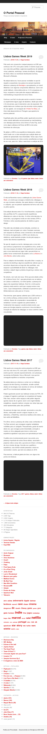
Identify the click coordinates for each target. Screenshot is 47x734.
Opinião (6, 687)
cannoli (14, 604)
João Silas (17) (9, 712)
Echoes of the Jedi (10, 644)
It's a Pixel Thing (9, 569)
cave (20, 603)
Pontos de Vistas (9, 590)
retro (28, 622)
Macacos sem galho (10, 576)
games (25, 178)
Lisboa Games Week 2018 (18, 189)
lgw (29, 178)
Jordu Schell (8, 572)
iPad (24, 613)
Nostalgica (22, 85)
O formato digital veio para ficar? (15, 654)
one (11, 622)
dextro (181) (7, 698)
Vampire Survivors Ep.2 (12, 658)
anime (10, 600)
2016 (5, 601)
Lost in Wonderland (10, 574)
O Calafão (7, 680)
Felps (5, 565)
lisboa (33, 178)
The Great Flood (9, 649)
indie (18, 612)
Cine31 (6, 560)
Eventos (14, 178)
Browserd (7, 555)
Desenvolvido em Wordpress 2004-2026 (31, 730)
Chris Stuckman (9, 558)
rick (32, 622)
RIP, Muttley (8, 642)
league (5, 618)
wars (33, 625)
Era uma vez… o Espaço (12, 676)
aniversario (18, 600)
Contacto (33, 42)
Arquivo (24, 42)
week (36, 178)
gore (39, 608)
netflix (36, 617)
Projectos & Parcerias (25, 38)
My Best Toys (8, 581)
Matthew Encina (9, 579)
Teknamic (7, 595)
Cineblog (7, 562)
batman (33, 601)
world (13, 629)
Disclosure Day (9, 640)
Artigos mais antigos (11, 503)
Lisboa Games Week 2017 (18, 360)
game (29, 608)
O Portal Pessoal (14, 13)
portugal (22, 621)
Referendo (7, 685)
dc (13, 608)
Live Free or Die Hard (11, 678)
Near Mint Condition (10, 583)
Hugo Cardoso (25, 60)
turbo (28, 626)
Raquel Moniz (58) (10, 703)
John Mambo (8, 256)
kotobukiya (36, 613)
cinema (32, 603)
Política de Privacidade (10, 730)
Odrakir (6, 588)
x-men (17, 629)
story (19, 625)
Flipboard (7, 669)
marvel (16, 618)
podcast (15, 622)
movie (23, 618)
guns (5, 613)
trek (24, 626)
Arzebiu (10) (8, 717)
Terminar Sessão (9, 542)
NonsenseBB (8, 586)
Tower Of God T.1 (9, 651)
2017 (22, 494)
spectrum (7, 626)
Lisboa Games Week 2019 (18, 56)
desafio (18, 608)
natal (28, 617)
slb (36, 622)
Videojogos (7, 42)
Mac (9, 618)
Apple (26, 600)
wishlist (7, 628)
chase (26, 604)
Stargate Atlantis (9, 690)
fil (22, 178)
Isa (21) (6, 710)
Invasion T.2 (8, 656)
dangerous (7, 608)
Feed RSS (7, 545)
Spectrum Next (9, 593)
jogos (29, 612)
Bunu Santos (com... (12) (12, 714)
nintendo (6, 622)
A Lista (16, 42)
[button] (18, 167)
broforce (7, 604)
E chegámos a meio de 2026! (13, 661)
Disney (24, 608)
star (14, 625)
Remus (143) (8, 700)
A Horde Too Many (31, 109)
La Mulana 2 (37, 253)
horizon (11, 613)
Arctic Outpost (8, 553)
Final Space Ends (10, 567)
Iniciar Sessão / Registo (12, 540)
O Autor (12, 38)
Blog (5, 38)
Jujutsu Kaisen (9, 647)
